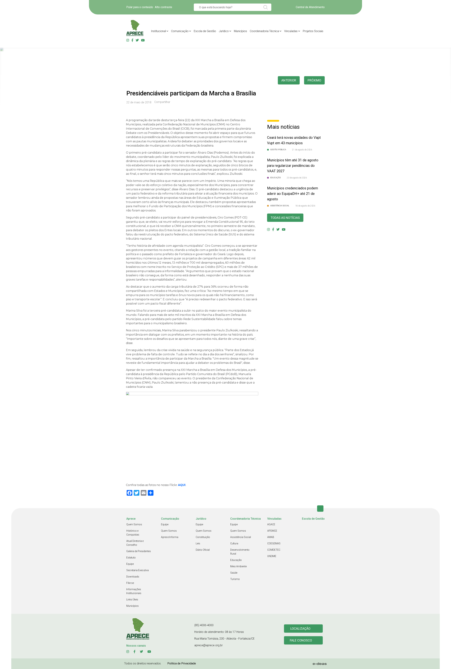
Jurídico (224, 31)
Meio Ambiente (238, 566)
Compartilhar (162, 102)
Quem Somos (134, 524)
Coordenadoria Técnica (264, 31)
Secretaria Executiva (137, 570)
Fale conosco (301, 640)
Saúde (233, 572)
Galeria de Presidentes (138, 551)
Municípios (240, 31)
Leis (198, 543)
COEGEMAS (273, 543)
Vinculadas (291, 31)
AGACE (271, 524)
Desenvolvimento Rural (239, 551)
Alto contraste (163, 7)
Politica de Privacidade (181, 663)
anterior (288, 80)
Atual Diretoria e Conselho (135, 543)
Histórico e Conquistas (132, 532)
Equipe (130, 563)
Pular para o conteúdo (139, 7)
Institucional (158, 31)
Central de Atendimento (310, 7)
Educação (236, 560)
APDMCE (272, 530)
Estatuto (131, 557)
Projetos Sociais (313, 31)
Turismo (235, 579)
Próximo (314, 80)
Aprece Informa (169, 537)
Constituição (203, 537)
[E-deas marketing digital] (320, 663)
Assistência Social (240, 537)
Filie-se (130, 583)
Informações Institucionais (133, 591)
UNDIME (271, 556)
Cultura (234, 543)
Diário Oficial (203, 549)
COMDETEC (273, 549)
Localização (300, 628)
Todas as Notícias (285, 218)
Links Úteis (132, 599)
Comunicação (180, 31)
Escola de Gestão (205, 31)
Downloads (132, 576)
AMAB (270, 537)
